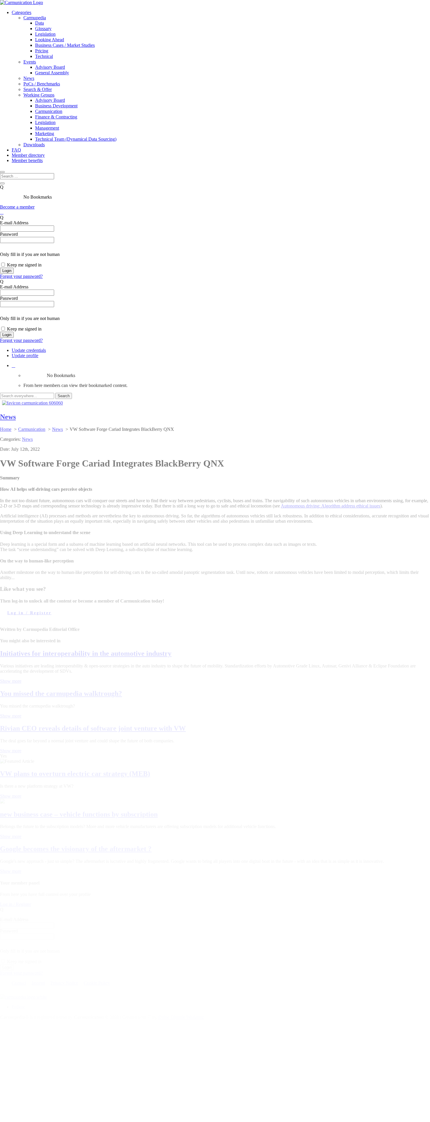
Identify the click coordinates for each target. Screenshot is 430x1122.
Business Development (56, 105)
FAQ (16, 149)
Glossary (43, 28)
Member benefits (27, 160)
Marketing (44, 133)
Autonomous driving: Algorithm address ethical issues (330, 505)
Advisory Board (50, 67)
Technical (44, 56)
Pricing (41, 50)
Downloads (34, 144)
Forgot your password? (21, 276)
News (28, 78)
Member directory (28, 155)
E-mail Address (14, 222)
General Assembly (52, 72)
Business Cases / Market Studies (65, 45)
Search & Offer (37, 89)
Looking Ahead (49, 39)
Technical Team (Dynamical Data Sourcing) (75, 139)
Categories (21, 12)
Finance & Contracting (56, 116)
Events (29, 61)
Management (47, 127)
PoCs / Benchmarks (41, 83)
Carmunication (48, 111)
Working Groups (38, 94)
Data (39, 22)
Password (9, 234)
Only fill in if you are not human (30, 254)
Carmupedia (34, 17)
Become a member (17, 206)
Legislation (45, 34)
